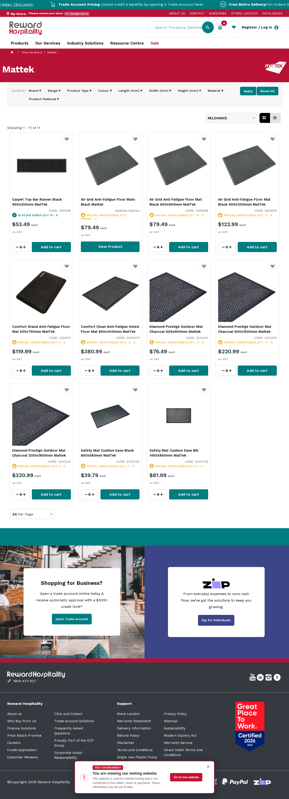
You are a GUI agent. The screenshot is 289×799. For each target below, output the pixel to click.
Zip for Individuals (216, 620)
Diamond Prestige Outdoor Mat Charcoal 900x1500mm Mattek (244, 329)
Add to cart (51, 247)
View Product (110, 246)
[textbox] (178, 27)
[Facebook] (277, 678)
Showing (23, 128)
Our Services (47, 43)
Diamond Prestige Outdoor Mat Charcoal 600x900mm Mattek (176, 329)
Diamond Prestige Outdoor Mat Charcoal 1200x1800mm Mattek (39, 452)
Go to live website (186, 777)
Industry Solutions (85, 43)
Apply (248, 91)
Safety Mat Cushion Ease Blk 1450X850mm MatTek (173, 452)
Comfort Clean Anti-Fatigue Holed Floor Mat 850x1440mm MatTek (110, 329)
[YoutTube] (253, 678)
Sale (155, 43)
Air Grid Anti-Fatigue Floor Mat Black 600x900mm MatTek (175, 201)
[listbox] (231, 118)
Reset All (267, 91)
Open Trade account (72, 619)
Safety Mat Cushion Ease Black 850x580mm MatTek (107, 452)
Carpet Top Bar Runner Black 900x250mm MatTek (37, 201)
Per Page (25, 514)
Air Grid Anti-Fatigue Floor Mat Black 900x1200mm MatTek (244, 201)
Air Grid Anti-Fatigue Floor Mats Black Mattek (108, 201)
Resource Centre (127, 43)
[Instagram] (269, 678)
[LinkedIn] (261, 678)
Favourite (67, 142)
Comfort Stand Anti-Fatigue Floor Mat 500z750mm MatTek (41, 329)
